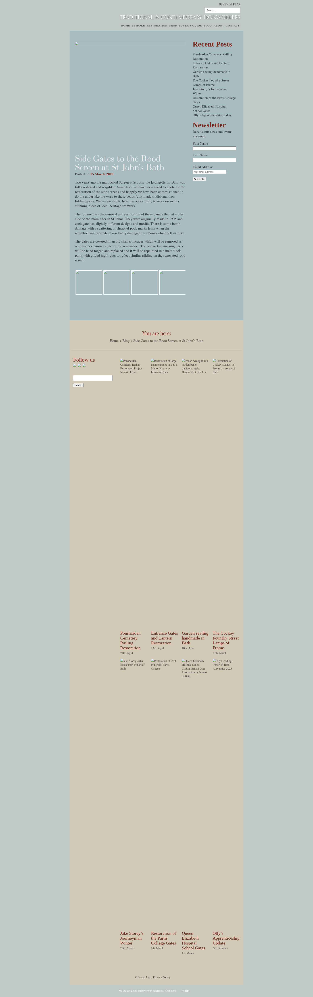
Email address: (203, 167)
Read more (170, 990)
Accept (185, 991)
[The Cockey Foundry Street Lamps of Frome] (226, 372)
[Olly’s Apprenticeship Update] (226, 668)
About (219, 25)
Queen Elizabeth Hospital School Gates (209, 108)
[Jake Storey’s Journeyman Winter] (133, 668)
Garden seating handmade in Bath (195, 638)
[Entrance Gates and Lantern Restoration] (164, 372)
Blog (208, 25)
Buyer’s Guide (190, 25)
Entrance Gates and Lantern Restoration (164, 638)
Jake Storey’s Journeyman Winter (131, 938)
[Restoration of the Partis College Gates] (164, 668)
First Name (200, 143)
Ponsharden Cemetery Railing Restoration (130, 640)
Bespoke (138, 25)
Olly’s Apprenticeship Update (212, 115)
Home (125, 25)
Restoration (157, 25)
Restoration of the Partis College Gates (163, 938)
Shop (173, 25)
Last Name (200, 155)
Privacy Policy (161, 977)
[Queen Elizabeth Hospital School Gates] (195, 676)
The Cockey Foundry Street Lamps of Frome (211, 82)
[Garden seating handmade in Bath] (195, 372)
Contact (232, 25)
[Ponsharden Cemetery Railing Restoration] (133, 372)
